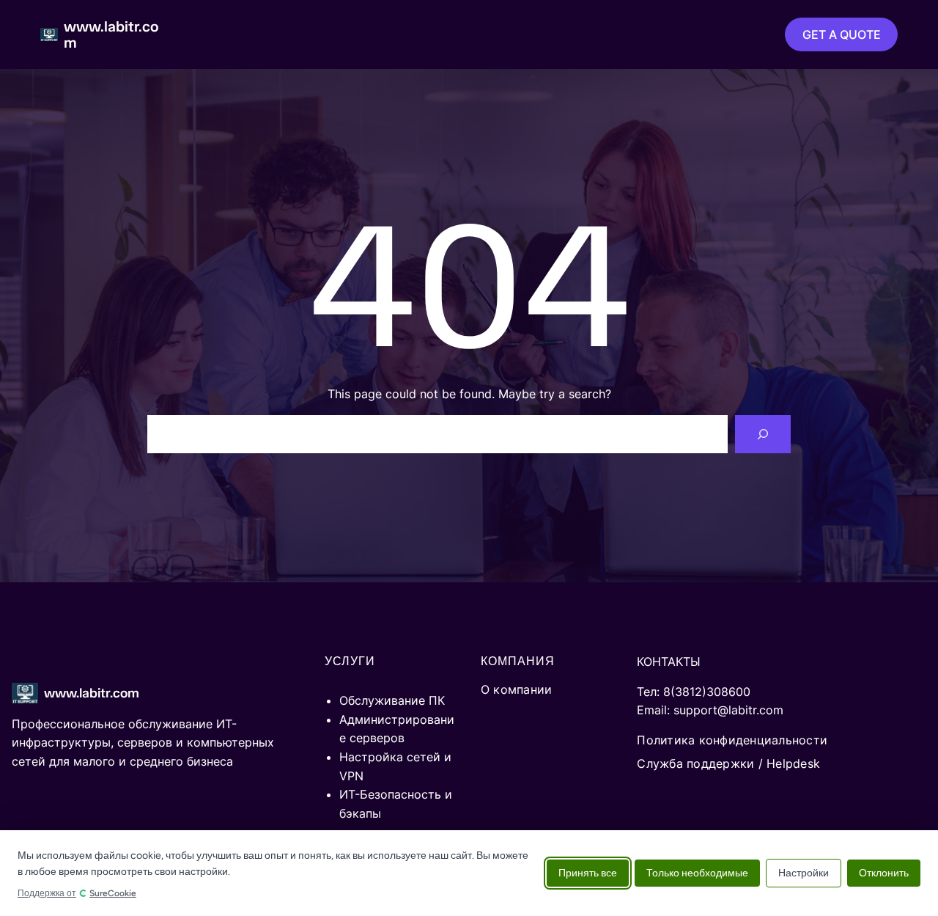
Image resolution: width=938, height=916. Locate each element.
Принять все (587, 873)
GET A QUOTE (841, 34)
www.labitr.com (111, 34)
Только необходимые (697, 873)
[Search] (763, 434)
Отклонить (884, 873)
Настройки (803, 873)
